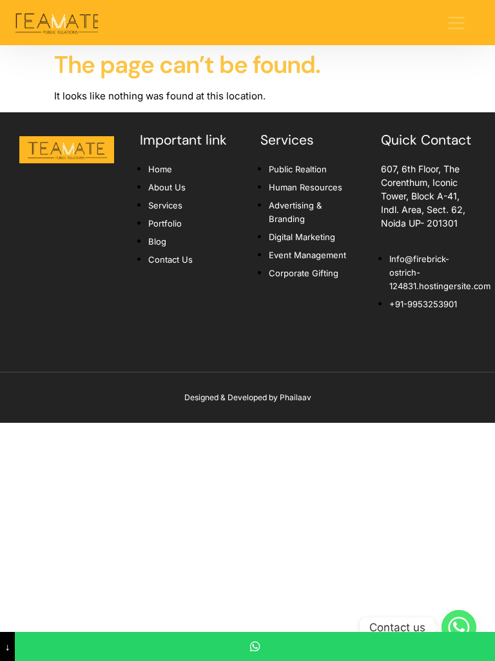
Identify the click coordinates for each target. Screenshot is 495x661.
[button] (456, 22)
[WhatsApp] (255, 646)
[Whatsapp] (459, 627)
